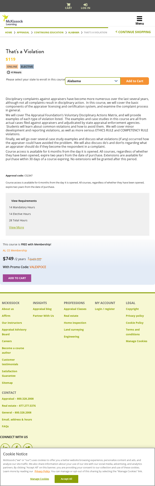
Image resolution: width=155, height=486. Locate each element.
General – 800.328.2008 (16, 412)
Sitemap (7, 383)
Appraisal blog (42, 309)
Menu (140, 23)
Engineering (71, 336)
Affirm (6, 315)
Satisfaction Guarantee (9, 373)
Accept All (66, 479)
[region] (77, 467)
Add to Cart (134, 81)
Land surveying (74, 329)
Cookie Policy (134, 323)
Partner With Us (43, 315)
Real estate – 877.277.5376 (19, 405)
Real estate (71, 315)
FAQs (5, 426)
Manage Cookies (136, 341)
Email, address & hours (17, 419)
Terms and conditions (133, 332)
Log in (85, 8)
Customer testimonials (10, 362)
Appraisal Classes (75, 309)
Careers (7, 341)
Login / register (105, 309)
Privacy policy (135, 315)
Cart (68, 8)
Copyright (132, 309)
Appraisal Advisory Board (14, 332)
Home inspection (75, 323)
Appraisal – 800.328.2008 (18, 398)
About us (8, 309)
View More (16, 227)
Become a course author (13, 350)
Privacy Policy (42, 471)
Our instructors (12, 323)
